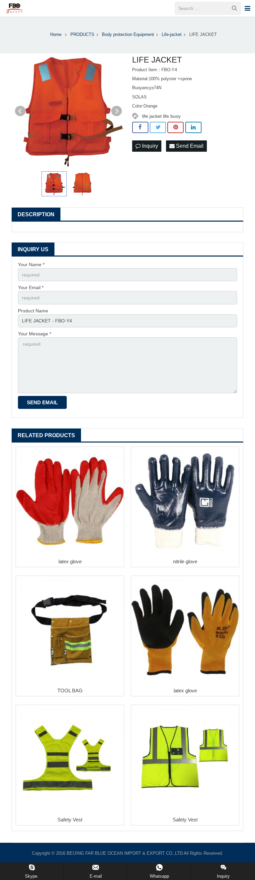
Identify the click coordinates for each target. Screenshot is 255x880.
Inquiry (149, 146)
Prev (20, 111)
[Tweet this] (158, 127)
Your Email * (30, 287)
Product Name (33, 310)
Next (116, 111)
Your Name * (31, 264)
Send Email (189, 146)
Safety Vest (69, 819)
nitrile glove (185, 561)
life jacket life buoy (161, 116)
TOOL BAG (70, 690)
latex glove (70, 561)
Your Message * (34, 333)
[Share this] (140, 127)
